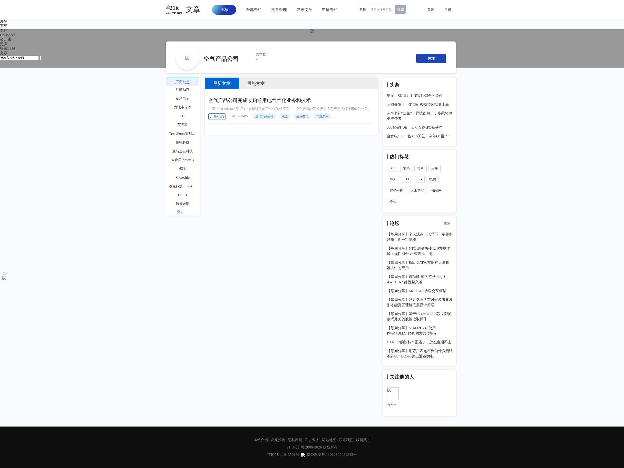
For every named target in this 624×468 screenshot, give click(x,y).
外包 (3, 21)
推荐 (224, 10)
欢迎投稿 (278, 440)
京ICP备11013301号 (283, 455)
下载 (3, 26)
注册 (11, 49)
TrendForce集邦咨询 (183, 133)
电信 (432, 179)
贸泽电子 (182, 98)
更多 (180, 212)
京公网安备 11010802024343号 (332, 455)
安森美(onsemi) (182, 160)
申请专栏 (330, 10)
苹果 (406, 168)
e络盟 (182, 169)
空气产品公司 (264, 116)
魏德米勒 (182, 204)
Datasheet (7, 35)
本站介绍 (261, 440)
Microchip (183, 177)
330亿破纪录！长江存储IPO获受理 (414, 127)
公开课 (5, 39)
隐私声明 (295, 440)
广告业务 (312, 440)
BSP (393, 168)
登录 (3, 49)
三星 (434, 168)
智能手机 (396, 190)
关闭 (5, 273)
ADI (182, 116)
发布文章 (304, 10)
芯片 (420, 168)
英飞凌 (182, 125)
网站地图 (329, 440)
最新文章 (222, 83)
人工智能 (417, 190)
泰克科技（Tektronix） (183, 186)
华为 (393, 179)
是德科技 (182, 142)
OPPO (182, 195)
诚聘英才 (363, 440)
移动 (393, 201)
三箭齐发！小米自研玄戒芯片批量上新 (418, 104)
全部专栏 (254, 10)
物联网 (436, 190)
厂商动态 (217, 116)
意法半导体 (182, 107)
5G (420, 179)
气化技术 (323, 116)
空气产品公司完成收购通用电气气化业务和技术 (259, 100)
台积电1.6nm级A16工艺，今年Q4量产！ (419, 136)
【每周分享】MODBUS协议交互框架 (416, 291)
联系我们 (346, 440)
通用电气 (302, 116)
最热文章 (256, 83)
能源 (285, 116)
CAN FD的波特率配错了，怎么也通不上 (419, 342)
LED (407, 179)
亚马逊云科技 (182, 151)
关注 (431, 58)
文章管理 (279, 10)
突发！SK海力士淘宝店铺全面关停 (415, 96)
